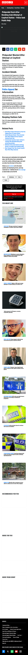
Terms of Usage (16, 637)
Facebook (11, 166)
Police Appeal (8, 89)
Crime (19, 177)
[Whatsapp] (12, 651)
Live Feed (19, 635)
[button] (3, 49)
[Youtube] (16, 651)
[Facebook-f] (3, 651)
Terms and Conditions (6, 637)
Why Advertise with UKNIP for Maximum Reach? (12, 641)
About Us (4, 643)
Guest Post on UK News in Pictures (9, 631)
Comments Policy (5, 625)
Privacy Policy (10, 198)
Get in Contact (5, 629)
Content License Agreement (15, 629)
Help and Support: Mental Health (8, 635)
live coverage (21, 170)
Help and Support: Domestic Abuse (9, 633)
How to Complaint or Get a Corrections (10, 627)
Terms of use (4, 639)
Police (6, 180)
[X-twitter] (7, 651)
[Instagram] (20, 651)
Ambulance (11, 177)
